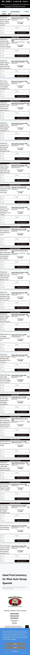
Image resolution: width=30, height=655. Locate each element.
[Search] (27, 626)
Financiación (14, 616)
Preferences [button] (13, 639)
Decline (15, 647)
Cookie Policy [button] (7, 637)
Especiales (14, 623)
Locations (16, 1)
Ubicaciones (14, 613)
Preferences (15, 651)
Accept (15, 644)
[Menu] (26, 3)
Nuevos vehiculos (14, 620)
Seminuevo (14, 622)
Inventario (14, 618)
